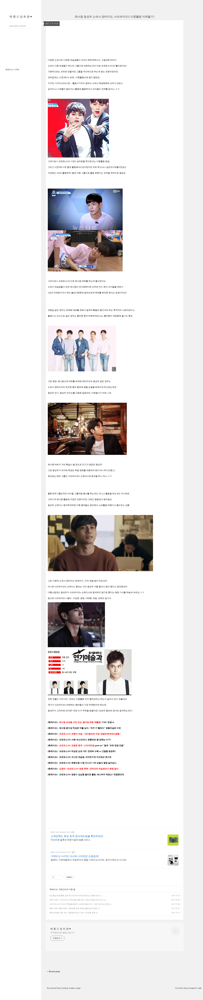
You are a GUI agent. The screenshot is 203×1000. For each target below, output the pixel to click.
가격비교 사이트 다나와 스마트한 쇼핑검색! (75, 856)
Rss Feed (50, 988)
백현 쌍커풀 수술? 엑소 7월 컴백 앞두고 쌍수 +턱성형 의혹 (72, 913)
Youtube (71, 988)
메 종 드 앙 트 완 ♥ (21, 16)
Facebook (65, 988)
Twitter (58, 988)
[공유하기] (56, 877)
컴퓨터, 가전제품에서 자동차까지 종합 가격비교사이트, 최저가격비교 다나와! (88, 860)
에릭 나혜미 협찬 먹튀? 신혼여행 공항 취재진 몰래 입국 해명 (73, 908)
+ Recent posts (53, 971)
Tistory (186, 988)
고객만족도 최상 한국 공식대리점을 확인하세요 (77, 836)
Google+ (78, 988)
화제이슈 (12, 70)
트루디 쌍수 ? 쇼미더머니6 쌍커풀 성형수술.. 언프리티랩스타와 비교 (76, 900)
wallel (199, 988)
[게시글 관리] (59, 877)
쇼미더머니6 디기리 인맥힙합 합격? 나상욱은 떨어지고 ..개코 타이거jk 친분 (79, 904)
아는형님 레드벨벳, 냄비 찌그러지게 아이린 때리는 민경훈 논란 (74, 896)
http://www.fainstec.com (60, 832)
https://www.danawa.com (60, 852)
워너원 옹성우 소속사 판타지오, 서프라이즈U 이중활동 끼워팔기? (115, 16)
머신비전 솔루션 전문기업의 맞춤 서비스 (70, 840)
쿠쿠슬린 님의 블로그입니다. (62, 933)
